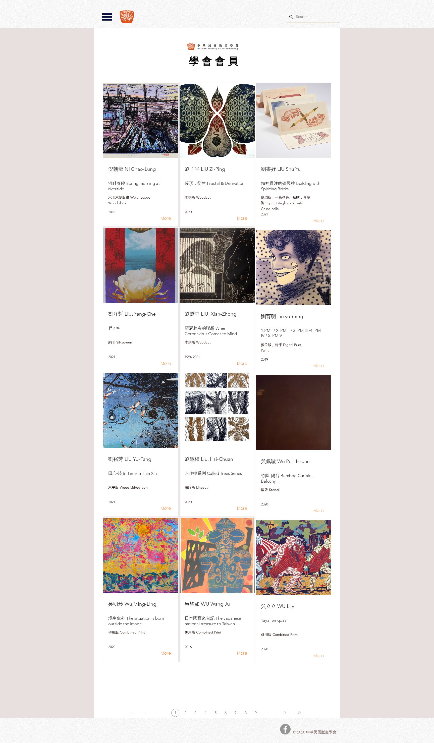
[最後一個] (299, 713)
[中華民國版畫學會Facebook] (285, 729)
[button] (107, 17)
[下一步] (285, 713)
